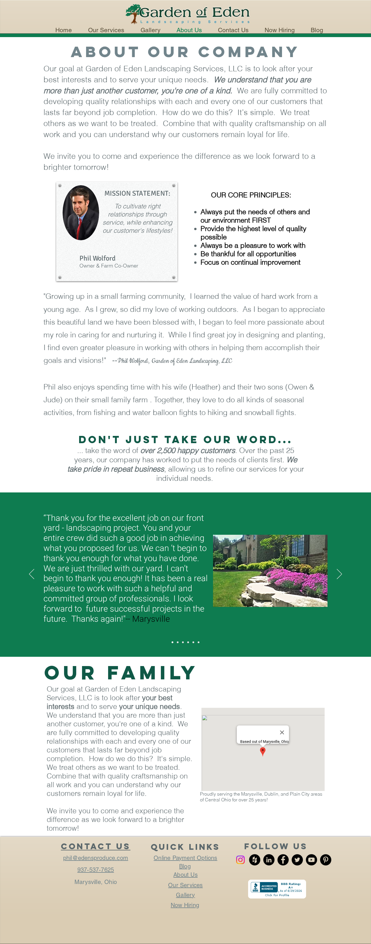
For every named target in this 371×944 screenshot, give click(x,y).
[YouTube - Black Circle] (311, 859)
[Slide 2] (178, 642)
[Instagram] (240, 859)
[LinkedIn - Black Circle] (268, 859)
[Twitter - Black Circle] (297, 859)
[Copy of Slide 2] (188, 642)
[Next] (339, 574)
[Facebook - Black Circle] (283, 859)
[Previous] (31, 574)
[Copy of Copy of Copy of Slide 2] (198, 642)
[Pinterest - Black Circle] (325, 859)
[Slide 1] (172, 642)
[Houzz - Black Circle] (254, 859)
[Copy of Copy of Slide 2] (193, 642)
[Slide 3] (183, 642)
